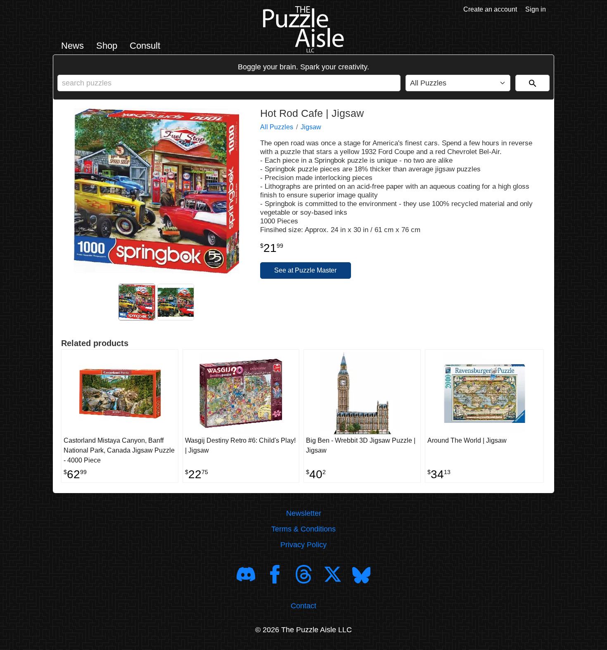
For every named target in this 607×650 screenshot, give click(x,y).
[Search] (532, 83)
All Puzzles (276, 126)
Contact (303, 606)
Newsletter (303, 513)
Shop (106, 45)
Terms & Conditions (303, 529)
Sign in (535, 9)
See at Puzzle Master (305, 270)
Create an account (490, 9)
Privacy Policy (303, 545)
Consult (145, 45)
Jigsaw (311, 126)
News (72, 45)
